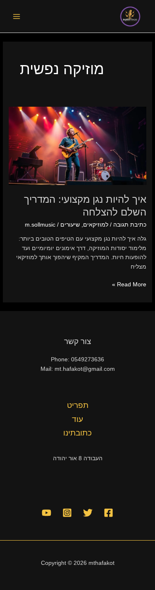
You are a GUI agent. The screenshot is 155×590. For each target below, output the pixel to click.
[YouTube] (46, 512)
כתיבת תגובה (129, 225)
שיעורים (70, 225)
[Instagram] (67, 512)
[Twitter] (88, 512)
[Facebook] (108, 512)
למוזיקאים (95, 225)
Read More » (129, 284)
